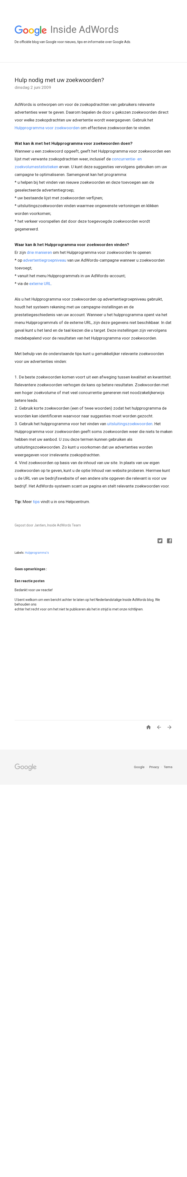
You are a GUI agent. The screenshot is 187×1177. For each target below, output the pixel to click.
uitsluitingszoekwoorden (129, 423)
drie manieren (39, 252)
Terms (168, 767)
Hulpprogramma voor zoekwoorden (47, 127)
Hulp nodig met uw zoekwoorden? (59, 80)
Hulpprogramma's (37, 552)
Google (139, 767)
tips (36, 501)
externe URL (40, 283)
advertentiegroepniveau (44, 260)
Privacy (154, 767)
